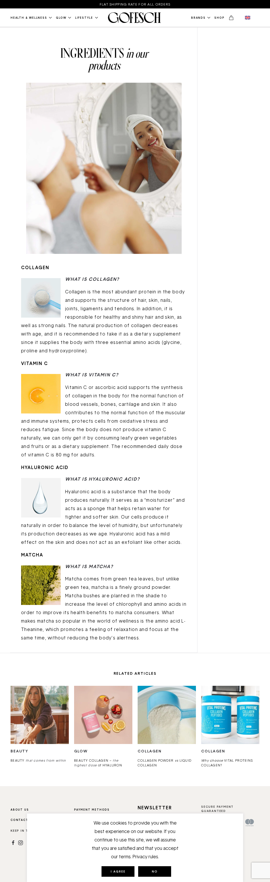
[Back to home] (135, 17)
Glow (81, 750)
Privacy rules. (146, 857)
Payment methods (92, 809)
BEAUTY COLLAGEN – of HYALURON (98, 762)
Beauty (19, 750)
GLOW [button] (61, 17)
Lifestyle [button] (84, 17)
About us (20, 809)
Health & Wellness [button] (29, 17)
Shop (219, 17)
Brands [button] (198, 17)
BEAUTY (38, 760)
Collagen (150, 750)
